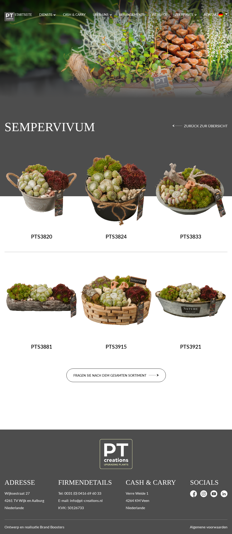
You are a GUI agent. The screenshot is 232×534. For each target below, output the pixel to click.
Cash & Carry (74, 14)
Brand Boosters (52, 526)
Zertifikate (184, 14)
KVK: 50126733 (71, 507)
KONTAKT (211, 14)
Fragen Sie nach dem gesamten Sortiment (109, 375)
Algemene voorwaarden (208, 526)
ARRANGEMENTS (132, 14)
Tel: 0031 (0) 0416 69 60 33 (79, 493)
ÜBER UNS (101, 14)
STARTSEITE (23, 14)
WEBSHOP (160, 14)
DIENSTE (45, 14)
